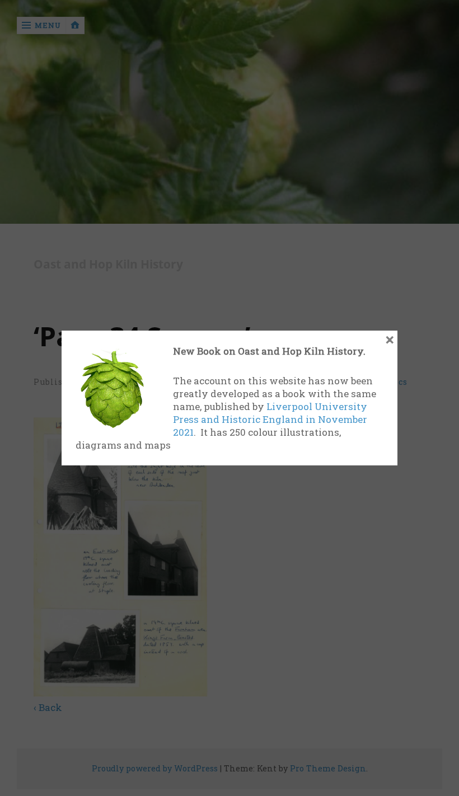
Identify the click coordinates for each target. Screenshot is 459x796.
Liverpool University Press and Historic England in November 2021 (270, 419)
